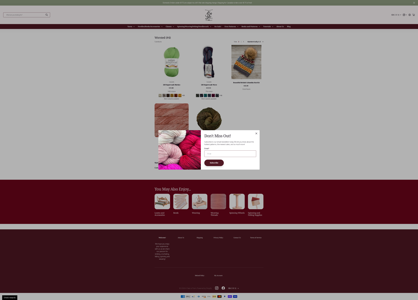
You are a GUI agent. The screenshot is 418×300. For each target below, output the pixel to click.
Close (256, 133)
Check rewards (10, 297)
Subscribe (214, 163)
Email (206, 148)
